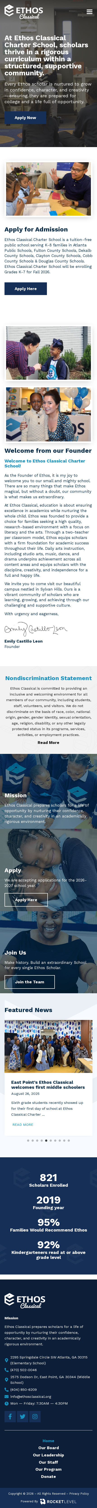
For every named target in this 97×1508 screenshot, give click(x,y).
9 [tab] (64, 1140)
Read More (48, 742)
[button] (89, 12)
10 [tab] (69, 1140)
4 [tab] (41, 1140)
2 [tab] (32, 1140)
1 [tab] (28, 1140)
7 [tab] (55, 1140)
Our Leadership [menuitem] (48, 1455)
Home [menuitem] (48, 1440)
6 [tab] (50, 1140)
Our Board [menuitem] (48, 1447)
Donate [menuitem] (48, 1476)
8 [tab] (60, 1140)
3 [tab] (37, 1140)
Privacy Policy (79, 1493)
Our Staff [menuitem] (48, 1462)
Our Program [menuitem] (48, 1469)
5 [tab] (46, 1140)
